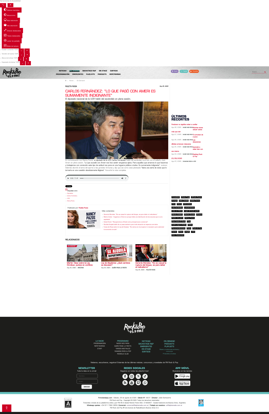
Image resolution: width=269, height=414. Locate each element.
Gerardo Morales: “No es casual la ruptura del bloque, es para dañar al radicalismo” (130, 214)
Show (181, 232)
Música (199, 214)
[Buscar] (265, 71)
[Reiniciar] (3, 5)
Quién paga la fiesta (119, 267)
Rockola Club (123, 354)
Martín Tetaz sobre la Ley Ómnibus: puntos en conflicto (80, 264)
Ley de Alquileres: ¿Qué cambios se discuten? (115, 264)
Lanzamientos (189, 207)
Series (174, 232)
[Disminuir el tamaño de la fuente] (21, 55)
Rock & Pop (197, 228)
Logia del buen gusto (191, 211)
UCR (68, 198)
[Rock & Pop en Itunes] (182, 383)
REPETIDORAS (99, 346)
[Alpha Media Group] (68, 403)
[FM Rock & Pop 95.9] (10, 73)
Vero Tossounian (178, 235)
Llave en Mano (177, 211)
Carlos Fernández (72, 196)
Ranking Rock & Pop (189, 161)
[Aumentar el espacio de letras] (28, 63)
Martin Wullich (177, 214)
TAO (193, 232)
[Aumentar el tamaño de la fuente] (27, 55)
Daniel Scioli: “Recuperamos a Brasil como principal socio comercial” (126, 222)
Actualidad (175, 197)
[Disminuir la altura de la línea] (20, 59)
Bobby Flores (194, 200)
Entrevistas (187, 204)
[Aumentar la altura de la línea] (26, 59)
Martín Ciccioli (189, 214)
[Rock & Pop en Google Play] (182, 376)
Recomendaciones (178, 228)
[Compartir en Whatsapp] (66, 189)
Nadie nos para (177, 218)
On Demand (71, 246)
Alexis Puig (185, 197)
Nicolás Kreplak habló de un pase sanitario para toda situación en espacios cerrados (131, 224)
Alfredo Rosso (196, 197)
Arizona (81, 267)
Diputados (70, 193)
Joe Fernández (177, 207)
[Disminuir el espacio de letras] (22, 63)
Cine (173, 204)
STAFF (99, 349)
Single (187, 232)
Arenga (174, 200)
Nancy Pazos (70, 201)
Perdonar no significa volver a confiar (184, 124)
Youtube (195, 71)
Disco (179, 204)
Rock (189, 228)
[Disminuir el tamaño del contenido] (21, 51)
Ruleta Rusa (71, 86)
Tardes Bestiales (122, 349)
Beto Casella (183, 200)
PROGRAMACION (100, 343)
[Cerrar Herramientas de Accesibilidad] (10, 5)
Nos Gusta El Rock (178, 221)
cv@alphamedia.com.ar (174, 405)
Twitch (185, 71)
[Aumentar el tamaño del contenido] (27, 51)
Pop (188, 221)
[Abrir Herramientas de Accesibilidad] (6, 408)
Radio (175, 71)
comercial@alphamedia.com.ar (137, 405)
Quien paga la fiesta (122, 346)
